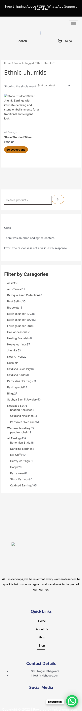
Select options (15, 149)
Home (7, 63)
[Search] (58, 199)
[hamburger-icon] (73, 23)
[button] (16, 42)
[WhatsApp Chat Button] (72, 701)
